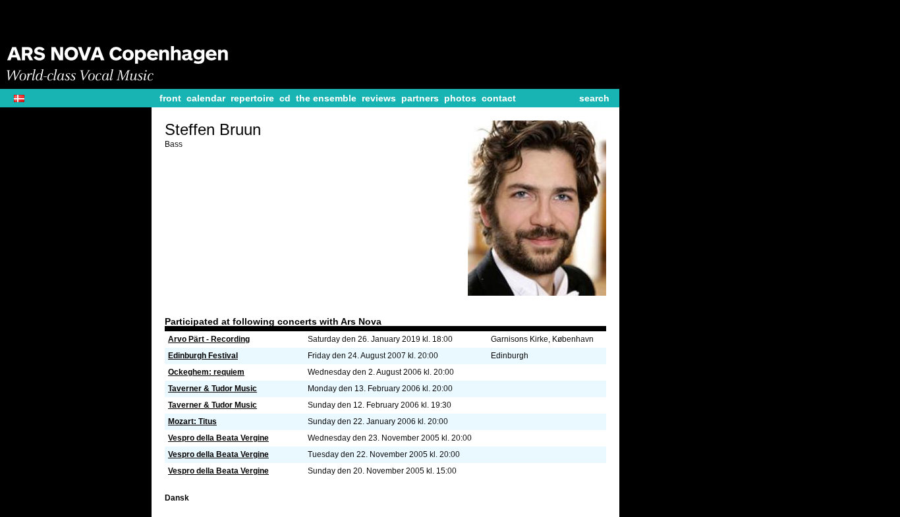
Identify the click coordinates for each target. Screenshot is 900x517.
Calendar (205, 98)
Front (170, 98)
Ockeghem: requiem (206, 372)
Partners (420, 98)
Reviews (379, 98)
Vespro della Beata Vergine (218, 438)
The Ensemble (326, 98)
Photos (460, 98)
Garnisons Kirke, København (542, 339)
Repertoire (252, 98)
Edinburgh (509, 355)
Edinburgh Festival (203, 355)
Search (594, 98)
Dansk (24, 98)
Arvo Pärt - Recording (209, 339)
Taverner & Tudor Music (212, 388)
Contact (499, 98)
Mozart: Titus (192, 421)
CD (285, 98)
